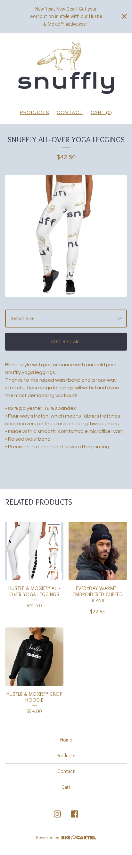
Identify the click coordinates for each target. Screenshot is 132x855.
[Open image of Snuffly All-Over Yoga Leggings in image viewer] (66, 236)
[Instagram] (57, 814)
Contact (70, 112)
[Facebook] (74, 814)
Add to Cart (66, 341)
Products (34, 112)
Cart (66, 787)
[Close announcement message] (124, 16)
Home (66, 740)
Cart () (101, 112)
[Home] (66, 68)
